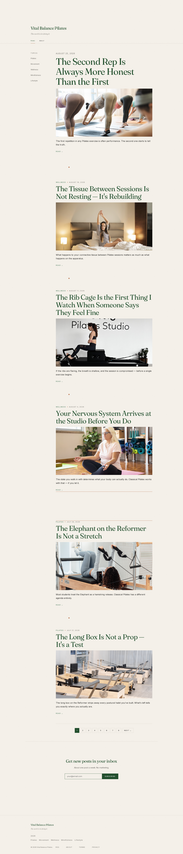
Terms (82, 847)
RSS (57, 847)
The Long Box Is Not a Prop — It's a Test (100, 640)
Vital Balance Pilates (48, 28)
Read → (59, 151)
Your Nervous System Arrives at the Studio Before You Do (103, 417)
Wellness (34, 69)
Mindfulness (36, 75)
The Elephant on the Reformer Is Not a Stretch (101, 532)
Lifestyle (34, 81)
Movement (35, 64)
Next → (128, 730)
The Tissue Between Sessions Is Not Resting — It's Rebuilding (102, 192)
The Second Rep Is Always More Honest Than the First (95, 71)
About (41, 41)
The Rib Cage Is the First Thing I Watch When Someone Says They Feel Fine (104, 305)
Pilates (33, 58)
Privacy (96, 847)
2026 (33, 836)
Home (33, 41)
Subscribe (110, 776)
